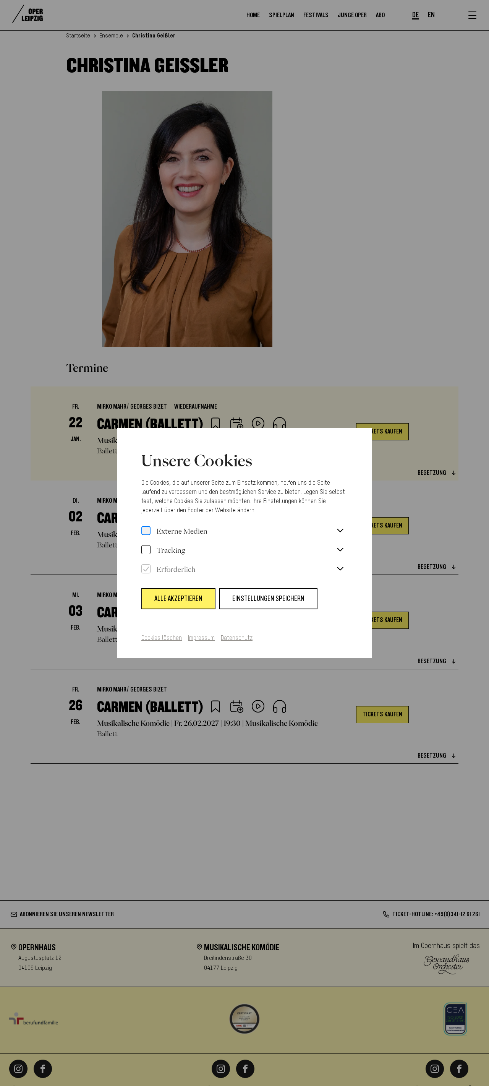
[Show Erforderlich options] (340, 569)
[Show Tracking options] (340, 550)
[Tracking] (146, 550)
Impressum (201, 638)
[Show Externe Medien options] (340, 531)
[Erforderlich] (146, 569)
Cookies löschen (161, 638)
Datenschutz (237, 638)
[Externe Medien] (146, 531)
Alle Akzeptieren (178, 598)
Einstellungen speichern (268, 598)
